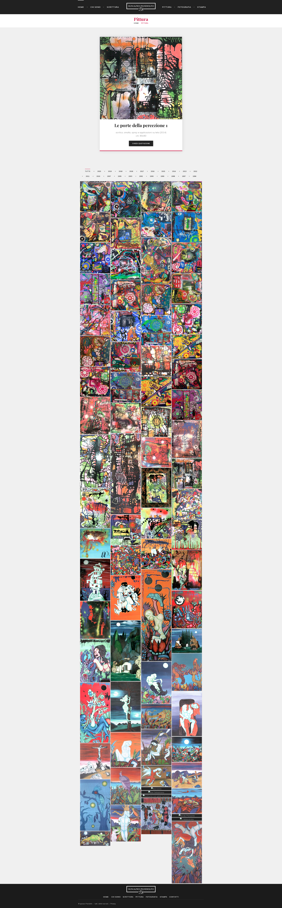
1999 (162, 176)
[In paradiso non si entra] (156, 185)
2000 (151, 176)
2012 (195, 171)
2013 (184, 171)
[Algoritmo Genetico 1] (125, 586)
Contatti (174, 897)
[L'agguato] (156, 705)
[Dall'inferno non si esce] (125, 253)
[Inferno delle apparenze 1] (187, 277)
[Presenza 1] (95, 609)
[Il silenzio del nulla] (95, 216)
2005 (119, 176)
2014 (174, 171)
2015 (163, 171)
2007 (109, 176)
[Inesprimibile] (95, 185)
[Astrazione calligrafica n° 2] (187, 523)
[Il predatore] (187, 661)
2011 (87, 176)
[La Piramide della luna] (95, 568)
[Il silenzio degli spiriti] (156, 213)
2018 (120, 171)
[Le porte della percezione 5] (95, 404)
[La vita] (125, 549)
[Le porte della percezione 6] (125, 407)
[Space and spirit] (125, 315)
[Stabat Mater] (95, 750)
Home (81, 7)
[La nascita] (156, 671)
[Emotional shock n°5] (156, 319)
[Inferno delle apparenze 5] (187, 308)
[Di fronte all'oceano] (125, 775)
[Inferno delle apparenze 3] (125, 284)
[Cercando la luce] (125, 463)
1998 (173, 176)
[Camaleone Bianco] (125, 696)
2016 (152, 171)
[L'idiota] (125, 738)
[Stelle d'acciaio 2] (125, 346)
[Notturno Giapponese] (95, 794)
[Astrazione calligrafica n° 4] (156, 512)
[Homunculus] (156, 604)
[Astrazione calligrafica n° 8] (125, 518)
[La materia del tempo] (187, 559)
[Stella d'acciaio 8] (95, 247)
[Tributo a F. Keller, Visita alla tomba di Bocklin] (125, 640)
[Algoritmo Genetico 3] (187, 598)
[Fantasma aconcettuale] (125, 222)
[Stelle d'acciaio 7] (95, 370)
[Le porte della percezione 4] (187, 428)
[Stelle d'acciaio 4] (156, 380)
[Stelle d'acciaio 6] (187, 394)
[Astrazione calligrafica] (187, 493)
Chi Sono (95, 7)
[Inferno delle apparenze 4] (156, 288)
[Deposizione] (187, 764)
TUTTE (87, 171)
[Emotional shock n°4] (187, 335)
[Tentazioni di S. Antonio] (95, 650)
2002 (141, 176)
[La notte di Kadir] (187, 738)
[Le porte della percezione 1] (187, 462)
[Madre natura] (95, 701)
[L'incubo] (156, 542)
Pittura (167, 7)
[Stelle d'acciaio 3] (95, 340)
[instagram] (203, 903)
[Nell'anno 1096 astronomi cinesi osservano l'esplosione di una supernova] (95, 532)
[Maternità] (187, 703)
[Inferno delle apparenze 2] (187, 246)
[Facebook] (199, 903)
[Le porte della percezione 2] (156, 441)
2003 (130, 176)
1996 (194, 176)
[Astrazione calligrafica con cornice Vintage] (156, 476)
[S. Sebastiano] (125, 812)
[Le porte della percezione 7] (156, 411)
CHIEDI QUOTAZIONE (141, 143)
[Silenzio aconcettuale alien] (125, 188)
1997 (184, 176)
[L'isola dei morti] (187, 630)
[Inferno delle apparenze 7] (95, 309)
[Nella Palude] (156, 736)
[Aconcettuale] (187, 216)
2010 (98, 176)
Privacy (113, 904)
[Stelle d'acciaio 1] (187, 363)
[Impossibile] (187, 185)
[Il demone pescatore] (187, 841)
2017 (142, 171)
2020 (99, 171)
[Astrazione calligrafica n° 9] (95, 497)
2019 (110, 171)
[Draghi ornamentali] (156, 805)
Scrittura (113, 7)
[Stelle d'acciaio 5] (125, 376)
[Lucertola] (187, 790)
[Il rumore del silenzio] (156, 249)
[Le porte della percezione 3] (95, 450)
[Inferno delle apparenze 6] (95, 278)
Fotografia (184, 7)
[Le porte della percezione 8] (156, 350)
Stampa (201, 7)
